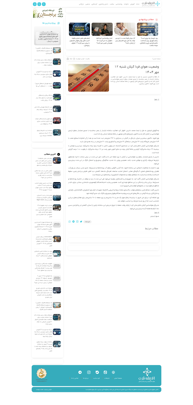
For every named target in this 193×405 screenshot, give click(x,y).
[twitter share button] (81, 221)
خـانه (137, 4)
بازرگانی (81, 4)
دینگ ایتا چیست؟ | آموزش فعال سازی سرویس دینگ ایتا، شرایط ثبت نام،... (43, 74)
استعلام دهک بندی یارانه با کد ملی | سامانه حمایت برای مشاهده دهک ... (43, 62)
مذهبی (87, 4)
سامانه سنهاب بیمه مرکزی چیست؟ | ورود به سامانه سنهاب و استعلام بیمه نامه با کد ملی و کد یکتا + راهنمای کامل (43, 346)
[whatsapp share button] (69, 221)
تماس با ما (74, 378)
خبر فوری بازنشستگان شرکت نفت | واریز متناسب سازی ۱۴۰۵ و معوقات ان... (43, 121)
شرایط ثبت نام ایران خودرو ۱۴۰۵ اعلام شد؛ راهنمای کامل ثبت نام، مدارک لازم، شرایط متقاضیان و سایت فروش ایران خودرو (43, 292)
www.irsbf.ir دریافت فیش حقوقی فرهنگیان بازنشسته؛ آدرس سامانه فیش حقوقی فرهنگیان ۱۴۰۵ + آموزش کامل (44, 241)
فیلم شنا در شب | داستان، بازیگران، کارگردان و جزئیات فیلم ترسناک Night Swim (44, 197)
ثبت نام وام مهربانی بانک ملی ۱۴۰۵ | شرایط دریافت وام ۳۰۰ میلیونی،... (43, 109)
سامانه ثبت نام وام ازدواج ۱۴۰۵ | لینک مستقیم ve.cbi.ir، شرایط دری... (44, 133)
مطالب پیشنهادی (146, 19)
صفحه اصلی (157, 59)
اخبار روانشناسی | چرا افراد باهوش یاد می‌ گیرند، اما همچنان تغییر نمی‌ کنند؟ (104, 40)
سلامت (112, 4)
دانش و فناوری (103, 4)
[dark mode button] (44, 4)
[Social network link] (113, 372)
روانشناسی (119, 4)
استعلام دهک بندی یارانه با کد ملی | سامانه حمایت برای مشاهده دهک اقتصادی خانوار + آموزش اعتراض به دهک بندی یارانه (43, 319)
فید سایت (96, 378)
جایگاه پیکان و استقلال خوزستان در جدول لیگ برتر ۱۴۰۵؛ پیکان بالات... (44, 97)
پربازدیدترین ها (49, 23)
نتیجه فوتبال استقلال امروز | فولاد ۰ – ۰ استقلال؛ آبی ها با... (43, 86)
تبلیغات (107, 378)
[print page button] (68, 59)
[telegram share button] (73, 221)
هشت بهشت (39, 389)
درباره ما (85, 378)
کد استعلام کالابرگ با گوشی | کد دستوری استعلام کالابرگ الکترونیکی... (44, 50)
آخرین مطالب (50, 154)
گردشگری (94, 4)
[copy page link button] (71, 59)
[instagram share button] (77, 221)
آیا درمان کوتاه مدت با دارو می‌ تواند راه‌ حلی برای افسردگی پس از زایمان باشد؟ (125, 40)
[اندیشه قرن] (151, 4)
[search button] (39, 4)
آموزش (132, 4)
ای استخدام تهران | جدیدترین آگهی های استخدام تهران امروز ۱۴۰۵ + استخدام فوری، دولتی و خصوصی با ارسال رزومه (43, 226)
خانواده (126, 4)
